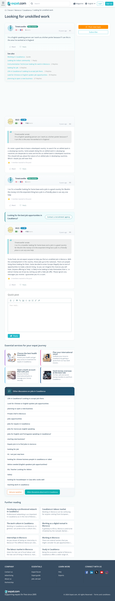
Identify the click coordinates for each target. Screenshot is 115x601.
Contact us (9, 572)
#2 (70, 124)
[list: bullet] (29, 300)
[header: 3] (32, 300)
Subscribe (93, 32)
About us (8, 579)
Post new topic (94, 27)
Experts (61, 575)
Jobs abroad (36, 579)
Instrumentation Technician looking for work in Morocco (29, 64)
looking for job (13, 68)
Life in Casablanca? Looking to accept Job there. (25, 71)
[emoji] (26, 300)
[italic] (13, 300)
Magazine (79, 3)
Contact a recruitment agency (58, 217)
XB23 (17, 120)
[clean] (38, 300)
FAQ (59, 572)
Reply (24, 47)
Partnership (9, 582)
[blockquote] (16, 300)
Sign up (109, 3)
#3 (70, 183)
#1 (70, 31)
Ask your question (15, 492)
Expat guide (36, 575)
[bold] (10, 300)
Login (100, 3)
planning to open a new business (20, 78)
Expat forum (36, 572)
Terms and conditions (102, 594)
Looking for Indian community (19, 60)
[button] (35, 300)
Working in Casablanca (16, 57)
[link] (19, 300)
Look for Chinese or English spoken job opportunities (27, 75)
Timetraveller (20, 26)
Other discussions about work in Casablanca (42, 492)
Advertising (9, 575)
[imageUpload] (22, 300)
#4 (70, 232)
